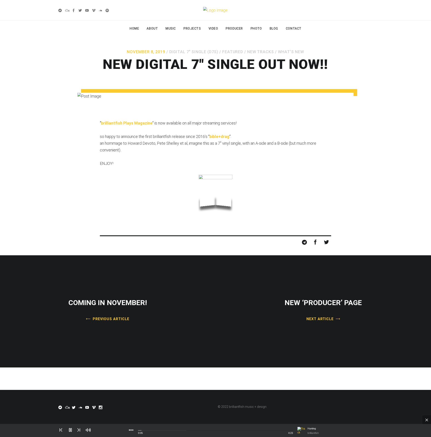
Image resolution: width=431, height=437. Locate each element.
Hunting (312, 428)
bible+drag (219, 136)
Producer (234, 28)
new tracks (260, 51)
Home (134, 28)
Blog (274, 28)
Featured (232, 51)
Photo (256, 28)
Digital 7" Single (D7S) (193, 51)
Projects (192, 28)
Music (170, 28)
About (152, 28)
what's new (291, 51)
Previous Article (111, 319)
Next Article (320, 319)
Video (213, 28)
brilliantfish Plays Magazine (126, 123)
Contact (293, 28)
